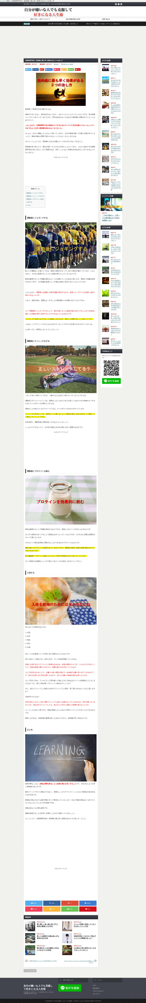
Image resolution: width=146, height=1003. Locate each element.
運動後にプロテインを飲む (35, 199)
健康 (57, 64)
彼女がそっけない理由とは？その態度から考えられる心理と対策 (116, 185)
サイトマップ (96, 993)
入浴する (29, 202)
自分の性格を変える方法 (73, 19)
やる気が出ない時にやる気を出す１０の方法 (116, 272)
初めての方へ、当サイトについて (40, 19)
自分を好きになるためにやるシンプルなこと (116, 160)
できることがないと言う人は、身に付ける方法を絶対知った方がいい (79, 961)
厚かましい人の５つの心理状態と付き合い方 (116, 343)
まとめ (28, 205)
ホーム (94, 985)
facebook (121, 4)
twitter (118, 4)
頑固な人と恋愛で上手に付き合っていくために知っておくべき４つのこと (116, 123)
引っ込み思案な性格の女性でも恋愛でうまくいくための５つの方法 (116, 109)
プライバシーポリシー (98, 990)
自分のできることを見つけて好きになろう (116, 295)
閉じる (37, 188)
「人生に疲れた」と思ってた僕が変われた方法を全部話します (111, 217)
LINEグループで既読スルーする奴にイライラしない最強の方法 (54, 24)
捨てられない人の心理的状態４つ (116, 261)
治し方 (67, 64)
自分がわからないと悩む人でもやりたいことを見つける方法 (95, 24)
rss (116, 4)
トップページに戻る (30, 970)
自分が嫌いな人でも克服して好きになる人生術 (38, 987)
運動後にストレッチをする (35, 196)
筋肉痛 (71, 64)
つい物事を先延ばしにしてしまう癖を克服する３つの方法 (42, 960)
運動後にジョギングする (34, 193)
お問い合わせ (106, 19)
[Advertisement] (73, 42)
